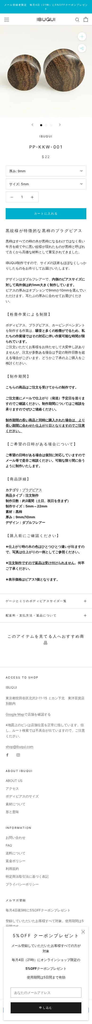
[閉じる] (83, 932)
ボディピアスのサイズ (22, 796)
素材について (15, 804)
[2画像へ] (46, 125)
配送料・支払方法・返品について (31, 615)
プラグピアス (32, 490)
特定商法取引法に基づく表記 (27, 876)
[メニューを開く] (6, 19)
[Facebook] (7, 754)
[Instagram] (18, 754)
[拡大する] (82, 36)
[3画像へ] (51, 125)
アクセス (12, 788)
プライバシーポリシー (22, 884)
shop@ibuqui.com (19, 747)
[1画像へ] (41, 125)
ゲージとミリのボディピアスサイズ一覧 (36, 601)
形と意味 (12, 812)
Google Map (15, 714)
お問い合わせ (15, 837)
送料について (15, 853)
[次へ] (60, 125)
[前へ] (32, 125)
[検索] (77, 19)
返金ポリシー (15, 861)
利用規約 (12, 869)
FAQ (9, 845)
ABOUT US (14, 781)
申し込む (46, 1007)
